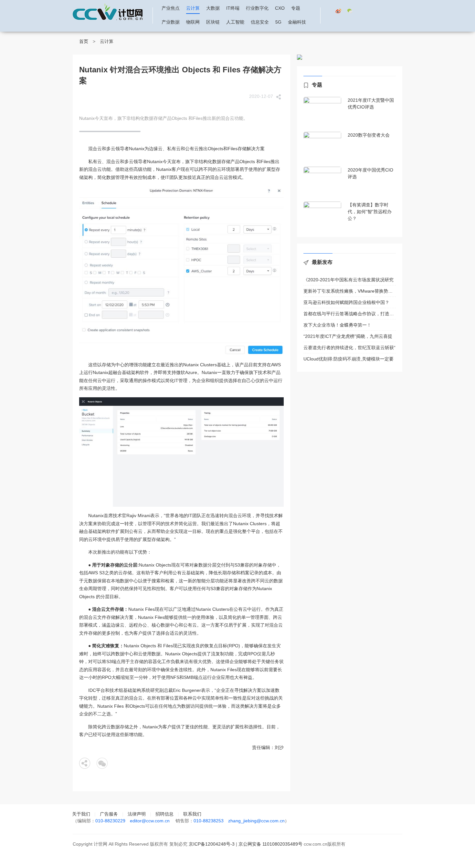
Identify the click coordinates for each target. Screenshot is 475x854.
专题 (295, 8)
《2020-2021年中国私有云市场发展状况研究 (348, 279)
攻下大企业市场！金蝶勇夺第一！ (337, 325)
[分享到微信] (102, 763)
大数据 (213, 8)
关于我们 (81, 814)
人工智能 (235, 22)
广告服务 (109, 814)
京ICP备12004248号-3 (212, 844)
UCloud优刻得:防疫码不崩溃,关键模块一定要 (348, 358)
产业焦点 (171, 8)
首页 (83, 41)
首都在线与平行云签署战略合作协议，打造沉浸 (349, 313)
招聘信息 (164, 814)
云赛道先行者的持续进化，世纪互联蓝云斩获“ (349, 347)
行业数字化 (257, 8)
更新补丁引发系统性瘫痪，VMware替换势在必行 (349, 291)
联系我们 (192, 814)
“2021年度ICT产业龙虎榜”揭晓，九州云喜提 (347, 336)
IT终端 (232, 8)
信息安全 (260, 22)
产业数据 (171, 22)
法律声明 (137, 814)
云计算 (193, 8)
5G (278, 22)
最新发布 (322, 262)
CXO (280, 8)
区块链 (213, 22)
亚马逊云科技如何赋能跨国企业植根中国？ (346, 302)
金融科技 (297, 22)
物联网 (193, 22)
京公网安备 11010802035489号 (270, 844)
